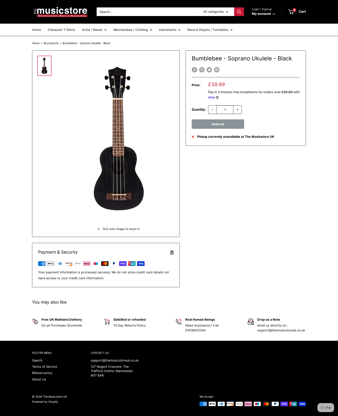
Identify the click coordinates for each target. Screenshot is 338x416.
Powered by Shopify (45, 401)
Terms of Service (44, 367)
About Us (39, 379)
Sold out (218, 124)
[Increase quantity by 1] (237, 110)
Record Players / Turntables (207, 30)
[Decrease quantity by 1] (212, 110)
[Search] (239, 11)
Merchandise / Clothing (130, 30)
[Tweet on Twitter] (209, 69)
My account (262, 14)
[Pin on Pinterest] (202, 69)
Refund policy (42, 373)
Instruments (167, 30)
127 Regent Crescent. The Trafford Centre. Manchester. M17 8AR (112, 371)
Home (36, 30)
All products (51, 43)
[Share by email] (216, 69)
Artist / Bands (92, 30)
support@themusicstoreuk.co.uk (113, 360)
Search (37, 360)
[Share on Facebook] (194, 69)
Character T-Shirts (61, 30)
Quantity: (199, 109)
